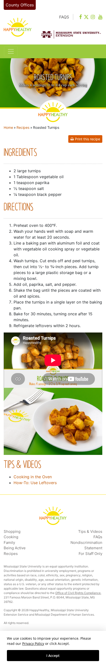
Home (8, 127)
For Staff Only (90, 553)
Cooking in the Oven (33, 476)
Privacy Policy (33, 643)
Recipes (23, 127)
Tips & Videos (90, 531)
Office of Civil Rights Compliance (78, 593)
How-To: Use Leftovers (35, 482)
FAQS (64, 16)
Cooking (11, 537)
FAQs (97, 537)
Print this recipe (87, 139)
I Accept (53, 655)
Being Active (15, 548)
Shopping (12, 531)
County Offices (20, 4)
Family (9, 542)
